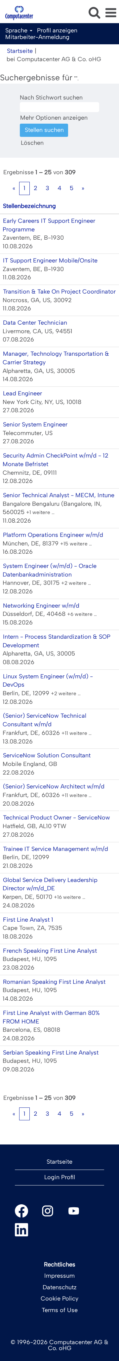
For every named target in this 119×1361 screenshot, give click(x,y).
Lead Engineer (22, 393)
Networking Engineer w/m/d (41, 605)
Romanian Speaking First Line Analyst (54, 981)
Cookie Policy (59, 1298)
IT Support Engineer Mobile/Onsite (50, 260)
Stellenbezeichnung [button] (29, 206)
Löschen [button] (32, 142)
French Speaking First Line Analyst (50, 950)
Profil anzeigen (57, 30)
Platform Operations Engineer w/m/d (53, 535)
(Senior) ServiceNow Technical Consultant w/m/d (44, 720)
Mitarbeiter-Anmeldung (37, 37)
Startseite (20, 51)
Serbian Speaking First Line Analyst (51, 1052)
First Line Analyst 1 (28, 919)
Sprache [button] (17, 30)
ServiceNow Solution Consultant (47, 755)
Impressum (59, 1275)
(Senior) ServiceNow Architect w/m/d (53, 786)
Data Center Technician (35, 322)
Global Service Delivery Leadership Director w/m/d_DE (50, 884)
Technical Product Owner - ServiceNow (56, 817)
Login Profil (59, 1177)
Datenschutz (60, 1287)
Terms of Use (60, 1310)
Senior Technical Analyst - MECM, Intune (58, 495)
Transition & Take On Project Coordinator (59, 291)
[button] (110, 13)
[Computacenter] (16, 13)
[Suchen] (94, 12)
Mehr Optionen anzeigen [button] (54, 117)
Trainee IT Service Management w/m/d (55, 849)
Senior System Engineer (35, 424)
